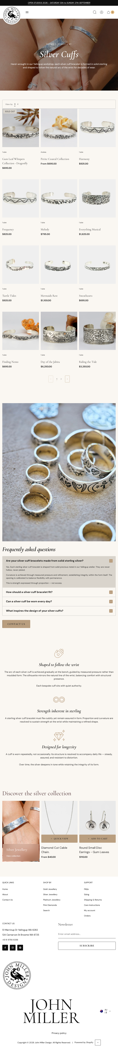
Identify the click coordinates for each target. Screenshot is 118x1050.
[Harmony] (97, 128)
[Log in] (101, 12)
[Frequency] (20, 198)
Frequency (8, 229)
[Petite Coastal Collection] (59, 128)
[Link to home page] (16, 975)
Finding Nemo (10, 362)
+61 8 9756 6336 (10, 939)
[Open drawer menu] (27, 12)
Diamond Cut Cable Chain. (54, 850)
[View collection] (21, 831)
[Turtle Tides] (20, 264)
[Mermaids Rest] (59, 264)
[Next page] (67, 379)
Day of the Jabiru (50, 362)
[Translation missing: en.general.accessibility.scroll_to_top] (98, 1042)
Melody (45, 229)
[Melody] (59, 198)
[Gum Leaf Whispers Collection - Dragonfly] (20, 128)
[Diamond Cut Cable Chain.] (59, 822)
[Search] (95, 12)
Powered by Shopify (84, 1042)
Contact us (16, 624)
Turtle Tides (9, 295)
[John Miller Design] (11, 15)
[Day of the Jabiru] (59, 331)
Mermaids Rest (49, 295)
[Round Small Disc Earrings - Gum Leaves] (97, 822)
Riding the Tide (88, 362)
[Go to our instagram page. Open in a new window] (13, 948)
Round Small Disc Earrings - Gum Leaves (94, 850)
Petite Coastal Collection (55, 159)
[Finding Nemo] (20, 331)
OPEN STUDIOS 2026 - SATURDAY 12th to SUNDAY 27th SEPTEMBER (59, 2)
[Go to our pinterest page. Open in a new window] (20, 948)
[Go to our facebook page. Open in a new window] (5, 948)
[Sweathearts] (97, 264)
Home (50, 44)
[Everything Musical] (97, 198)
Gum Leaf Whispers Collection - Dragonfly (15, 161)
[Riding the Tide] (97, 331)
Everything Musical (90, 229)
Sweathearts (85, 295)
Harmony (84, 159)
